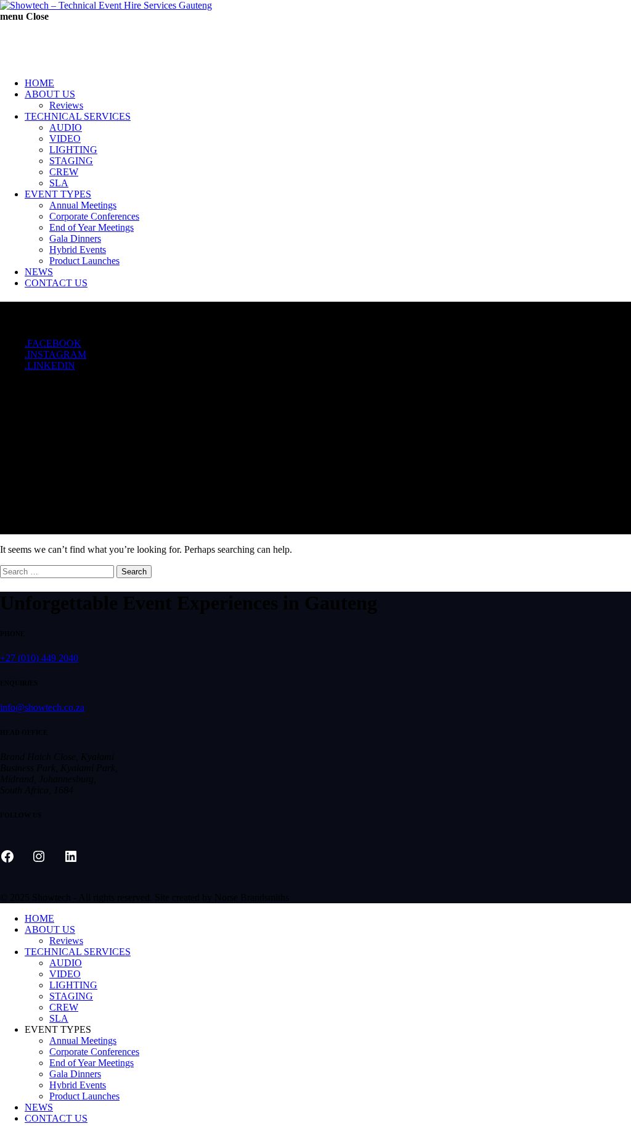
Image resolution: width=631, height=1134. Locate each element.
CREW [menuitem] (63, 1007)
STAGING (71, 160)
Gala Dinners (75, 238)
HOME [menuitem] (39, 918)
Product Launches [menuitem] (84, 1096)
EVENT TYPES (58, 194)
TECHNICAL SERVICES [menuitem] (78, 951)
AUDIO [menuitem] (65, 963)
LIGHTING (73, 149)
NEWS (39, 272)
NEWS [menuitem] (39, 1107)
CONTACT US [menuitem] (56, 1118)
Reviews (66, 105)
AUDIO (65, 127)
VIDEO (65, 138)
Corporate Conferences (94, 216)
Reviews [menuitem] (66, 940)
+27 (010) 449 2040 (39, 658)
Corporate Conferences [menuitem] (94, 1051)
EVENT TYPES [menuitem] (58, 1029)
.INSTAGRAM (55, 354)
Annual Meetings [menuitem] (82, 1040)
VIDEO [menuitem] (65, 974)
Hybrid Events (77, 249)
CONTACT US (56, 283)
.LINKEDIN (50, 365)
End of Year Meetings (91, 227)
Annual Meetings (82, 205)
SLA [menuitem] (58, 1018)
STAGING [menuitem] (71, 996)
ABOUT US (50, 94)
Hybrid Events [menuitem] (77, 1085)
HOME (39, 83)
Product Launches (84, 260)
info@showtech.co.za (42, 707)
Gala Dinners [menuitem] (75, 1074)
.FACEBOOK (53, 343)
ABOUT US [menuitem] (50, 929)
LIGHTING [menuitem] (73, 985)
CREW (63, 172)
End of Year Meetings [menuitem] (91, 1062)
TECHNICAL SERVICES (78, 116)
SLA (58, 183)
